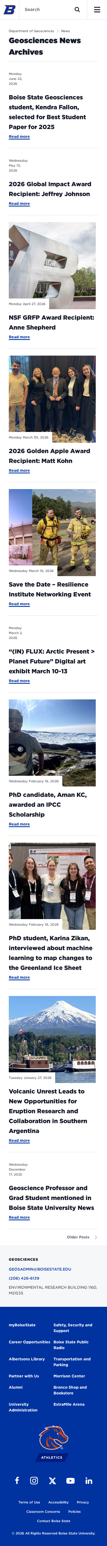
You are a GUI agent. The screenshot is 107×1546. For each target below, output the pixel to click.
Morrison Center (69, 1376)
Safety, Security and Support (73, 1328)
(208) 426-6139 (24, 1278)
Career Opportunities (29, 1342)
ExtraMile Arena (69, 1404)
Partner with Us (24, 1376)
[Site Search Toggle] (77, 9)
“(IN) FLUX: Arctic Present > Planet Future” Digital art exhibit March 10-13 (52, 661)
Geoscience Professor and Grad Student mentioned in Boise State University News (51, 1197)
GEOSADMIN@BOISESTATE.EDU (40, 1269)
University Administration (23, 1407)
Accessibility (58, 1502)
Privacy (83, 1502)
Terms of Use (29, 1502)
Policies (74, 1511)
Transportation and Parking (72, 1362)
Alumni (15, 1387)
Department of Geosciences (31, 31)
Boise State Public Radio (71, 1345)
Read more (19, 136)
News (65, 31)
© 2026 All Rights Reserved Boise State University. (53, 1533)
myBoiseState (22, 1325)
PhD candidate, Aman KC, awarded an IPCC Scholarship (48, 804)
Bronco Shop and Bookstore (70, 1390)
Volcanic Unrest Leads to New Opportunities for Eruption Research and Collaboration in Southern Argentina (48, 1111)
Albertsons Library (27, 1359)
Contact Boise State (53, 1521)
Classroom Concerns (43, 1511)
